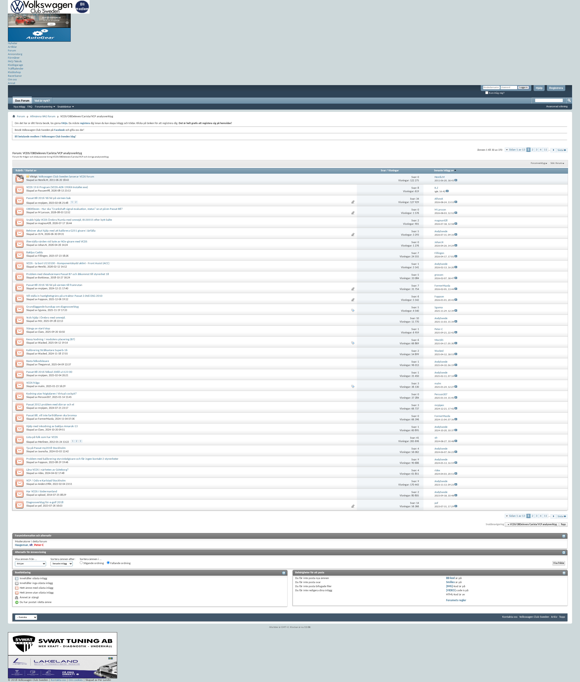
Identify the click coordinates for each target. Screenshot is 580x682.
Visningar (393, 170)
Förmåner (14, 57)
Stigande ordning (93, 563)
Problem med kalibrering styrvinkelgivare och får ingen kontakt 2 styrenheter (72, 458)
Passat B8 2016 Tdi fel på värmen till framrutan (54, 285)
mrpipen (42, 203)
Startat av (30, 170)
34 (417, 199)
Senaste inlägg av (444, 170)
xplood (41, 495)
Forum (12, 50)
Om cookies (76, 680)
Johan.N (42, 245)
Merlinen (43, 442)
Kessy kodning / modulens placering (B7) (50, 339)
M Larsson (43, 212)
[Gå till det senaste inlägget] (455, 180)
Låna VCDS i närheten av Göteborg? (47, 469)
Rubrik (19, 170)
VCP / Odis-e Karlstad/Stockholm (45, 480)
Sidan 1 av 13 (517, 149)
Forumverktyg (538, 163)
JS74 (40, 234)
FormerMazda (46, 419)
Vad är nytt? (42, 100)
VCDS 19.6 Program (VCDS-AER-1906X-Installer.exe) (57, 187)
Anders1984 (44, 484)
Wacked (42, 343)
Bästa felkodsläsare (37, 361)
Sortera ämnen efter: (63, 559)
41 (417, 438)
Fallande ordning (120, 563)
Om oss (12, 79)
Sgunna (42, 310)
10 (417, 318)
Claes (41, 332)
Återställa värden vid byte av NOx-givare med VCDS (56, 241)
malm (41, 386)
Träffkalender (16, 68)
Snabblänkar (64, 106)
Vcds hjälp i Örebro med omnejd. (45, 317)
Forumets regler (456, 600)
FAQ (29, 106)
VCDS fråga (32, 382)
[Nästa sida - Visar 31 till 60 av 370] (553, 150)
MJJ (40, 321)
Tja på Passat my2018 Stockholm (45, 448)
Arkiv (554, 616)
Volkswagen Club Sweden (534, 616)
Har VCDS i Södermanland (41, 491)
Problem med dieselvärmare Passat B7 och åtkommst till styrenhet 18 (67, 274)
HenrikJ (42, 267)
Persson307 (44, 397)
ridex (41, 473)
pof (39, 506)
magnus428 (44, 223)
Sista (560, 150)
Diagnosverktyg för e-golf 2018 (44, 502)
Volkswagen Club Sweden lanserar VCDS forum (66, 176)
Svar (383, 170)
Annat (11, 83)
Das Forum (22, 100)
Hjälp (539, 88)
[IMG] (449, 586)
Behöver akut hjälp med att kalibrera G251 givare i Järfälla (60, 230)
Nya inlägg (19, 106)
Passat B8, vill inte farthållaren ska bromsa (51, 415)
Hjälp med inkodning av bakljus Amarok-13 (52, 426)
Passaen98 (44, 190)
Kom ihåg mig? (496, 93)
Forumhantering (43, 106)
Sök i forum (556, 163)
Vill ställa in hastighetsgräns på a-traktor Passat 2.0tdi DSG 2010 (64, 295)
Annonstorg (15, 54)
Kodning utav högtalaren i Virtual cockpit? (51, 393)
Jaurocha (43, 451)
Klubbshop (14, 72)
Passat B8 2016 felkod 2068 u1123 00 (49, 372)
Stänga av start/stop (38, 328)
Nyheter (12, 43)
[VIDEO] (451, 590)
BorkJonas (43, 277)
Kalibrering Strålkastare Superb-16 (47, 350)
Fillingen (43, 256)
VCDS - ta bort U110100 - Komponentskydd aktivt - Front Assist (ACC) (67, 263)
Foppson (42, 299)
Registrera (556, 88)
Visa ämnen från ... (26, 559)
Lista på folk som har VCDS (42, 437)
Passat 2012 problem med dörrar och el (50, 404)
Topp (563, 524)
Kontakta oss (509, 616)
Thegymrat (44, 364)
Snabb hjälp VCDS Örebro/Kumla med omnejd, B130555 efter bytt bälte (69, 219)
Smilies (450, 582)
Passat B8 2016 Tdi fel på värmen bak (48, 198)
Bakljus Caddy (34, 252)
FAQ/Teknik (15, 61)
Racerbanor (15, 75)
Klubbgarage (15, 65)
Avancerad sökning (557, 106)
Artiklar (12, 46)
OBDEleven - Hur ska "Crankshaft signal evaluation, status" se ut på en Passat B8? (74, 209)
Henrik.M (43, 180)
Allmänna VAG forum (42, 116)
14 (417, 503)
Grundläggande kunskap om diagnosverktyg (52, 306)
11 (545, 149)
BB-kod (450, 578)
